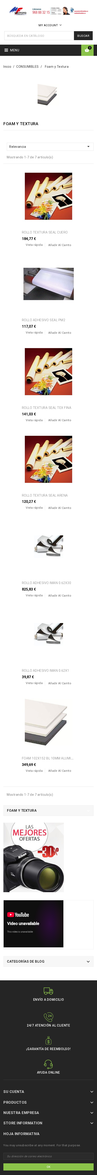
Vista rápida (34, 244)
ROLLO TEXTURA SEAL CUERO (45, 232)
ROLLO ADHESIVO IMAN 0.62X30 (46, 583)
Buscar (83, 35)
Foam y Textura (22, 811)
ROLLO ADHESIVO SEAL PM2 (43, 320)
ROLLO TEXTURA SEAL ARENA (45, 495)
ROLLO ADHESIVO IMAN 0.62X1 (45, 670)
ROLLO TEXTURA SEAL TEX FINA (47, 408)
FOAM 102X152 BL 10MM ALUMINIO (49, 758)
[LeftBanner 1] (33, 859)
